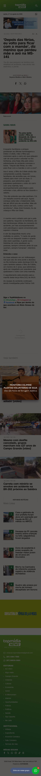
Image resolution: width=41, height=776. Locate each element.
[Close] (39, 376)
